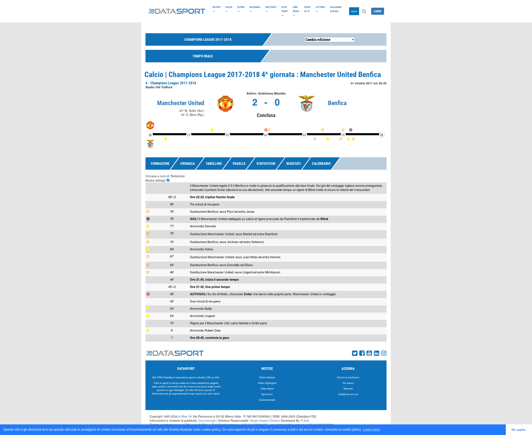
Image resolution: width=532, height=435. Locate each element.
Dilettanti (270, 7)
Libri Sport (296, 9)
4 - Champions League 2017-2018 (170, 83)
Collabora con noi (336, 9)
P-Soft (305, 420)
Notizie (216, 7)
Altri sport (284, 9)
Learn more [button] (371, 429)
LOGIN (377, 11)
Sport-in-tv (267, 394)
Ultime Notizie (267, 377)
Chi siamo (348, 383)
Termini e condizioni (348, 377)
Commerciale (207, 420)
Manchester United (180, 103)
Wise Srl (186, 416)
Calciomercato (267, 399)
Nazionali (255, 7)
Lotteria (320, 7)
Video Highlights (267, 383)
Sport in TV (307, 9)
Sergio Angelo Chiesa (264, 420)
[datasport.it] (176, 11)
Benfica (337, 103)
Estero (241, 7)
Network (348, 388)
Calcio (228, 7)
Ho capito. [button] (519, 429)
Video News (267, 388)
